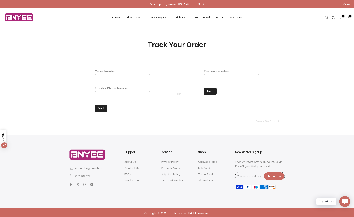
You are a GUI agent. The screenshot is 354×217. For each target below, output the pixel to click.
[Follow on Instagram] (84, 184)
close (7, 4)
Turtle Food (202, 17)
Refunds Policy (170, 168)
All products (134, 17)
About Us (236, 17)
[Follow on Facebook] (70, 184)
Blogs (220, 17)
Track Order (132, 180)
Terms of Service (172, 180)
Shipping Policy (170, 174)
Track (101, 108)
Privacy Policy (170, 162)
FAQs (127, 174)
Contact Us (131, 168)
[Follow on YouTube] (91, 184)
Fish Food (182, 17)
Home (116, 17)
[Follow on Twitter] (77, 184)
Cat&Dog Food (159, 17)
